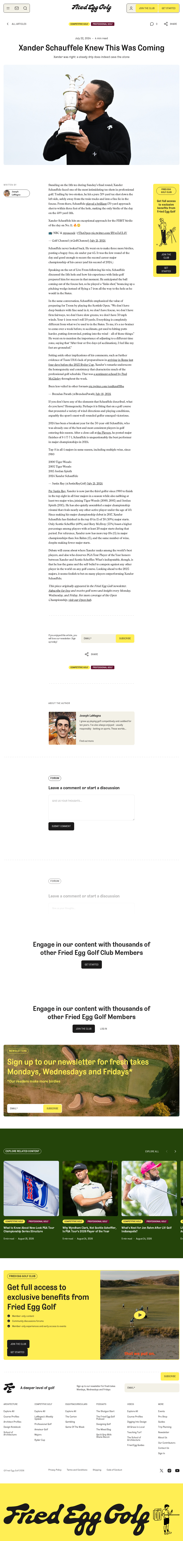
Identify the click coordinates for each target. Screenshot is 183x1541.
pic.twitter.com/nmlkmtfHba (106, 386)
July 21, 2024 (98, 240)
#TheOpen (84, 233)
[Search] (25, 8)
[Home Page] (91, 8)
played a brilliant (96, 204)
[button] (170, 24)
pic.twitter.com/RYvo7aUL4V (109, 233)
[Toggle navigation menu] (8, 8)
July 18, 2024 (103, 394)
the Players (104, 433)
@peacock (69, 233)
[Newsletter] (17, 8)
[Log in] (131, 8)
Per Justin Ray (57, 491)
